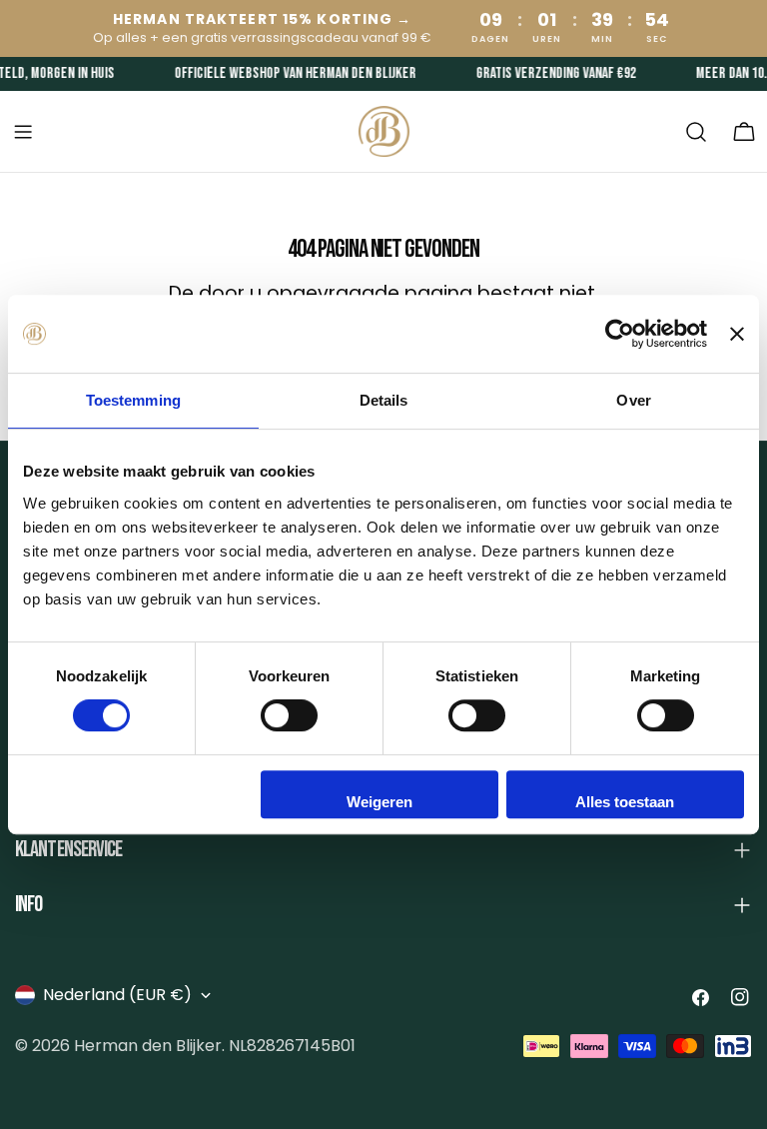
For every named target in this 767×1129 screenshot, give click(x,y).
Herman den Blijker (148, 1045)
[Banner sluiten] (737, 334)
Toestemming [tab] (133, 400)
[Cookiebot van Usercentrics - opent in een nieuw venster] (619, 334)
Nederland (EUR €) (117, 994)
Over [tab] (633, 400)
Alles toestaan (624, 801)
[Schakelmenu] (23, 132)
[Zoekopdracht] (696, 132)
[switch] (289, 715)
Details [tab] (384, 400)
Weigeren (379, 801)
